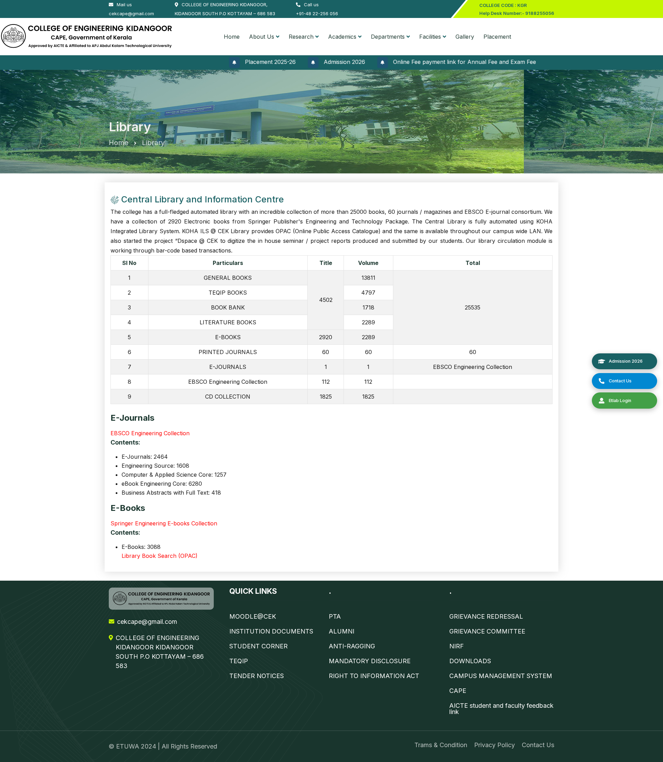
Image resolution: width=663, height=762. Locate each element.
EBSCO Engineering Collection (150, 433)
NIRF (456, 646)
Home (232, 36)
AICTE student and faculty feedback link (501, 709)
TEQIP (238, 661)
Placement (497, 36)
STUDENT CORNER (258, 646)
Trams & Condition (440, 745)
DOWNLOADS (470, 661)
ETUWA (128, 746)
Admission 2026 (323, 61)
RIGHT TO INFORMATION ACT (374, 676)
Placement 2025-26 (249, 61)
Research (301, 36)
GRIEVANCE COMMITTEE (487, 631)
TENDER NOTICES (256, 676)
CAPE (457, 691)
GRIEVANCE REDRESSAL (486, 616)
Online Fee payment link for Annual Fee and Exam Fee (443, 61)
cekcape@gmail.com (147, 621)
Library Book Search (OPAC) (160, 555)
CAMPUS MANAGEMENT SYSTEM (500, 676)
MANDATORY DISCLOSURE (370, 661)
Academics (342, 36)
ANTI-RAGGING (352, 646)
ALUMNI (341, 631)
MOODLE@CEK (252, 616)
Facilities (430, 36)
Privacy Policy (494, 745)
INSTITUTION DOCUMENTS (271, 631)
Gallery (464, 36)
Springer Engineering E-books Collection (163, 523)
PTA (335, 616)
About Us (261, 36)
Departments (388, 36)
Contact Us (538, 745)
